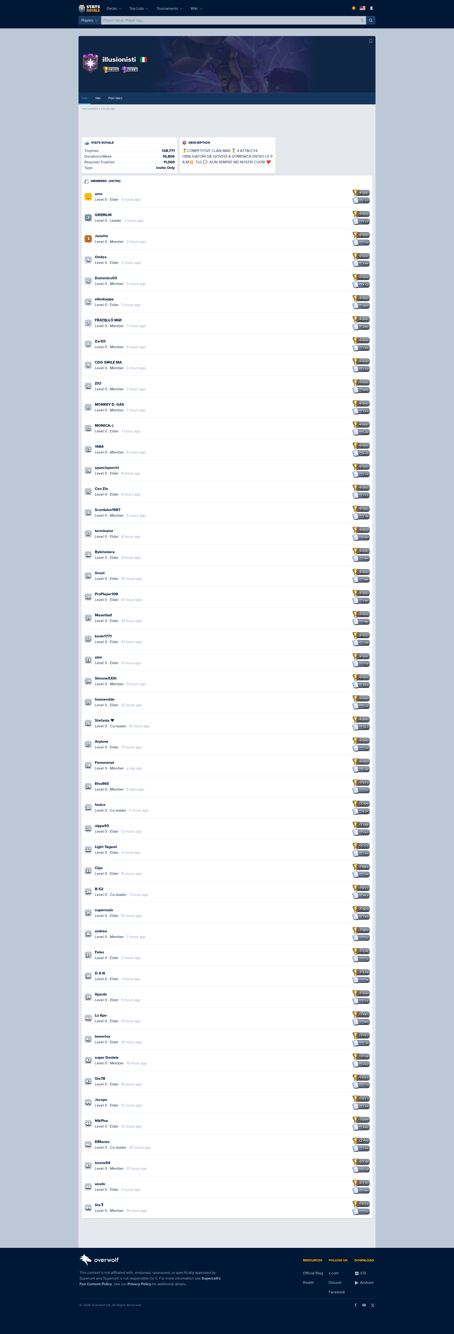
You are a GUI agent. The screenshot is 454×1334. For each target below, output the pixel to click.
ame (98, 193)
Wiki (194, 8)
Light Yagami (106, 847)
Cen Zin (101, 488)
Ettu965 (102, 783)
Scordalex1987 (107, 509)
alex (98, 657)
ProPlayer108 (106, 594)
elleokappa (104, 299)
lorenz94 (102, 1163)
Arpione (101, 741)
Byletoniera (105, 552)
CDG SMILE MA (108, 362)
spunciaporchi (107, 467)
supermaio (104, 910)
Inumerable (104, 699)
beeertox (102, 1036)
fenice (100, 804)
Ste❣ (99, 1205)
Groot (100, 573)
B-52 (99, 889)
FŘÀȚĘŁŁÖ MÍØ (108, 320)
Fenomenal (104, 762)
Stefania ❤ (104, 720)
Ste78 (100, 1078)
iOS (362, 1273)
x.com (334, 1273)
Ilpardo (101, 994)
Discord (335, 1282)
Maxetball (103, 615)
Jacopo (101, 1099)
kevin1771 (103, 636)
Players (87, 20)
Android (366, 1282)
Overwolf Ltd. (101, 1305)
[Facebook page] (356, 1305)
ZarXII (100, 341)
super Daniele (107, 1057)
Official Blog (313, 1273)
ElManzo (102, 1141)
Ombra (101, 257)
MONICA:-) (104, 425)
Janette (101, 236)
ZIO (98, 383)
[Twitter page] (373, 1305)
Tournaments (167, 8)
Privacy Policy (139, 1284)
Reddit (308, 1282)
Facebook (337, 1292)
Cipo (99, 868)
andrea (101, 931)
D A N (100, 973)
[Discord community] (364, 1305)
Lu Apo (101, 1015)
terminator (104, 531)
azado (100, 1184)
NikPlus (101, 1120)
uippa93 (102, 825)
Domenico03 (106, 278)
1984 (99, 446)
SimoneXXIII (106, 678)
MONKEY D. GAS (109, 404)
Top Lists (137, 8)
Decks (112, 8)
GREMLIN (103, 215)
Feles (99, 952)
